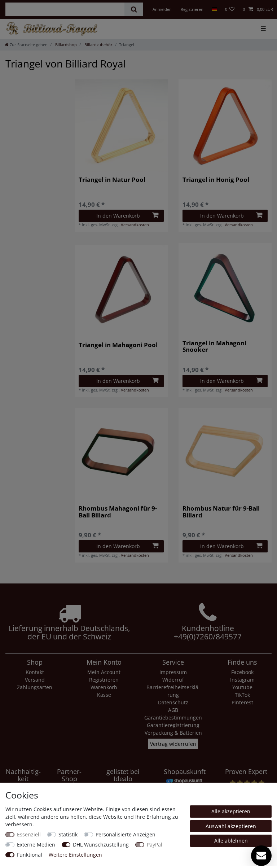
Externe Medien (36, 844)
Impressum (173, 672)
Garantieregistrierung (173, 725)
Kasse (104, 694)
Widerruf (173, 679)
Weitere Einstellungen (75, 854)
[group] (121, 125)
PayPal (154, 844)
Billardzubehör (98, 44)
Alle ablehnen (231, 840)
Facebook (242, 672)
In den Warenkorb (118, 215)
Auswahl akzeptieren (231, 826)
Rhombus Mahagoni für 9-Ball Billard (118, 512)
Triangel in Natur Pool (112, 180)
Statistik (68, 834)
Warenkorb (104, 687)
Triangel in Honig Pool (216, 180)
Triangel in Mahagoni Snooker (214, 346)
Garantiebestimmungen (173, 717)
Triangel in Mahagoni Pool (118, 345)
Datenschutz (173, 702)
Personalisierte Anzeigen (125, 834)
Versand (35, 679)
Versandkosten (135, 224)
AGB (173, 710)
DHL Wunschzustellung (101, 844)
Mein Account (103, 672)
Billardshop (65, 44)
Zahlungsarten (34, 687)
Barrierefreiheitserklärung (173, 691)
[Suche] (133, 9)
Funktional (29, 854)
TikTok (242, 694)
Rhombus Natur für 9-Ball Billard (221, 512)
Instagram (242, 679)
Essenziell (29, 834)
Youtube (242, 687)
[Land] (214, 9)
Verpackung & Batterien (173, 732)
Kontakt (35, 672)
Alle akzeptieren (230, 811)
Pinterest (242, 702)
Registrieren (104, 679)
